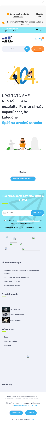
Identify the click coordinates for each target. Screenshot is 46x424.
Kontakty (7, 345)
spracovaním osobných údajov (28, 221)
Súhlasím (30, 413)
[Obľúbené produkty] (37, 30)
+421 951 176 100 (11, 29)
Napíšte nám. (39, 15)
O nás (6, 337)
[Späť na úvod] (23, 75)
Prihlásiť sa (37, 213)
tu (33, 419)
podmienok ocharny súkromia (25, 405)
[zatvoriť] (43, 2)
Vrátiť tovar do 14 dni (12, 281)
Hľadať (27, 49)
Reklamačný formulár (12, 286)
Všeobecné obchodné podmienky (16, 277)
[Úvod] (9, 39)
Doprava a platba (10, 341)
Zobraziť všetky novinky (22, 179)
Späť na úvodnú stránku (22, 122)
